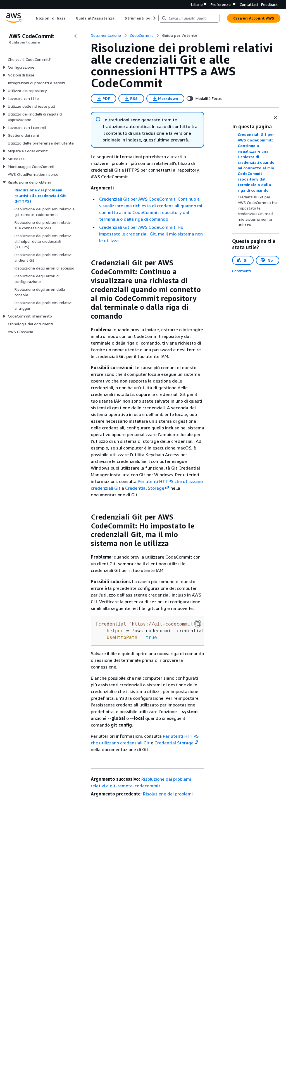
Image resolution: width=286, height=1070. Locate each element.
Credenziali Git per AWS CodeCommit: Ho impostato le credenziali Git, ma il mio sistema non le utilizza (151, 233)
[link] (179, 35)
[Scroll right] (154, 18)
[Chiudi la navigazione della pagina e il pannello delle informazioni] (275, 117)
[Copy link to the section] (86, 263)
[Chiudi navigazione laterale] (75, 36)
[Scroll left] (31, 18)
